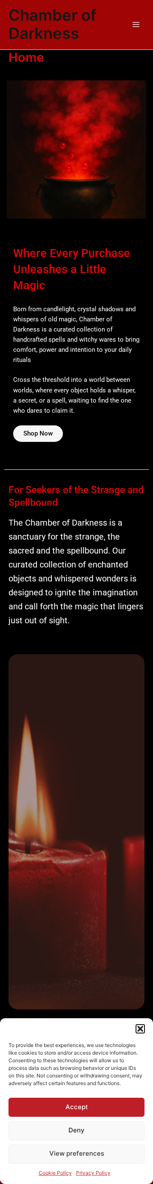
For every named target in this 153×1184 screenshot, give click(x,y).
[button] (140, 1029)
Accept (76, 1107)
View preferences (76, 1153)
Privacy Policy (93, 1173)
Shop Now (38, 433)
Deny (76, 1130)
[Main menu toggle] (136, 24)
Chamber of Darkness (52, 24)
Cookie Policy (55, 1173)
